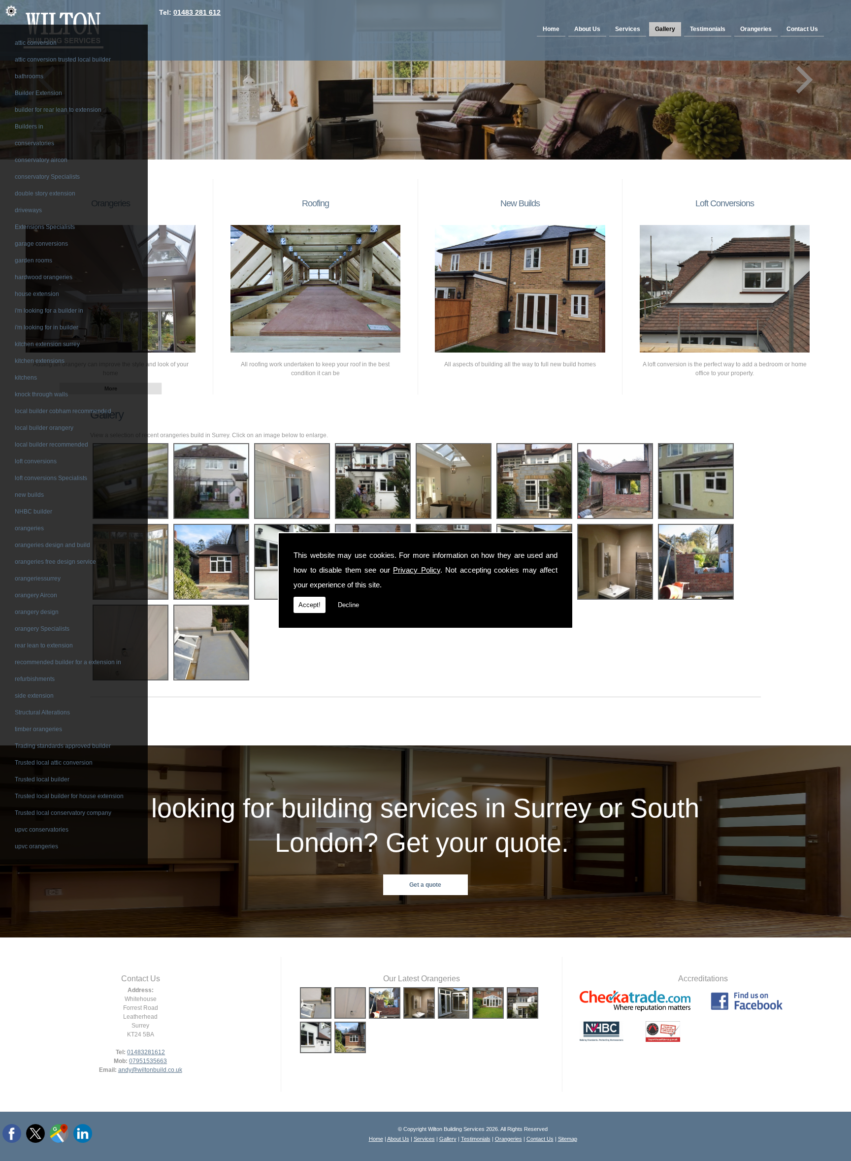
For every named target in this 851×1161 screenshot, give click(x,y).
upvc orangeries (36, 846)
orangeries (29, 528)
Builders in (29, 126)
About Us (587, 29)
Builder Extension (38, 93)
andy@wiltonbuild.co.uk (150, 1069)
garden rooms (33, 260)
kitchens (26, 377)
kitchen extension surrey (47, 344)
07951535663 (148, 1061)
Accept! (309, 605)
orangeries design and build (52, 545)
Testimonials (707, 29)
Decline (348, 605)
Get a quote (425, 884)
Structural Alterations (42, 712)
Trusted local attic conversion (54, 762)
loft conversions (36, 461)
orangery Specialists (42, 628)
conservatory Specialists (47, 176)
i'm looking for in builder (46, 327)
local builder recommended (51, 444)
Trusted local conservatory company (63, 812)
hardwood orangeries (43, 277)
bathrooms (29, 76)
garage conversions (41, 243)
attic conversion (36, 42)
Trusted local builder (42, 779)
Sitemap (567, 1139)
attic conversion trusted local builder (63, 59)
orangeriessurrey (38, 578)
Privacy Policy (416, 570)
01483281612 (146, 1052)
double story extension (45, 193)
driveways (28, 210)
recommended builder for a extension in (68, 662)
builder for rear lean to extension (58, 109)
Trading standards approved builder (63, 745)
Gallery (665, 29)
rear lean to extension (44, 645)
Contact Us (802, 29)
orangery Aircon (36, 595)
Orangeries (756, 29)
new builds (29, 494)
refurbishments (35, 679)
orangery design (37, 612)
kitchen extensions (40, 360)
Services (627, 29)
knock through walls (41, 394)
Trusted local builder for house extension (69, 796)
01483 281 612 (197, 12)
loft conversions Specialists (51, 478)
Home (551, 29)
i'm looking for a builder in (49, 310)
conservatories (34, 143)
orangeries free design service (55, 561)
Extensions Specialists (45, 227)
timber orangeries (38, 729)
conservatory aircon (41, 160)
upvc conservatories (41, 829)
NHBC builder (33, 511)
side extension (34, 695)
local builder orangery (44, 427)
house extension (37, 293)
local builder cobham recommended (63, 411)
